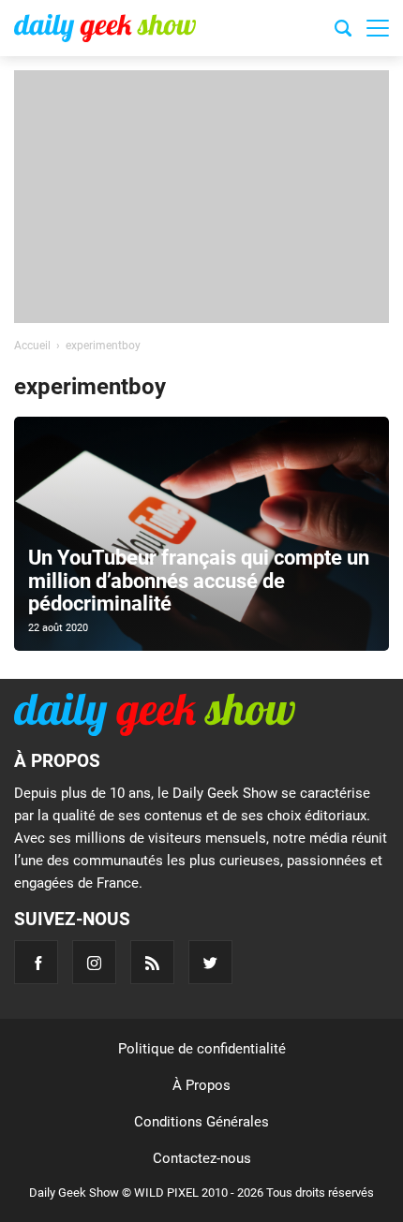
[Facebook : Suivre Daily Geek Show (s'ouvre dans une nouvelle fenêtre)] (36, 962)
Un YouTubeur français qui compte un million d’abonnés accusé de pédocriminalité (198, 580)
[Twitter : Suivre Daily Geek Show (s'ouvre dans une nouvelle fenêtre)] (210, 962)
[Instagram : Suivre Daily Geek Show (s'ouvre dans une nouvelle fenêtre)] (94, 962)
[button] (377, 28)
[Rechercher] (343, 31)
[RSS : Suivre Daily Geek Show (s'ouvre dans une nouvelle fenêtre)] (152, 962)
